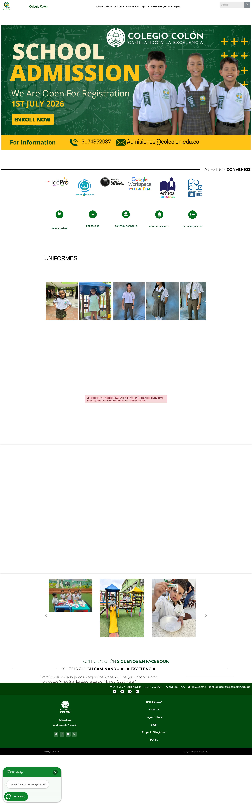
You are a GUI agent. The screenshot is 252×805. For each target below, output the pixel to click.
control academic (126, 226)
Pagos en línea (132, 6)
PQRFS (177, 6)
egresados (92, 226)
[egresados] (93, 214)
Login (143, 6)
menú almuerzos (159, 226)
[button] (104, 6)
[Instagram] (130, 691)
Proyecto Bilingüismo (160, 6)
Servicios (117, 6)
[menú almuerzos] (159, 214)
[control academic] (126, 214)
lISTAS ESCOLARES (192, 226)
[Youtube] (137, 691)
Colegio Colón (102, 6)
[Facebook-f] (114, 691)
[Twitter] (122, 691)
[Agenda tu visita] (59, 214)
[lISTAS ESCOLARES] (192, 214)
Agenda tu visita (59, 228)
